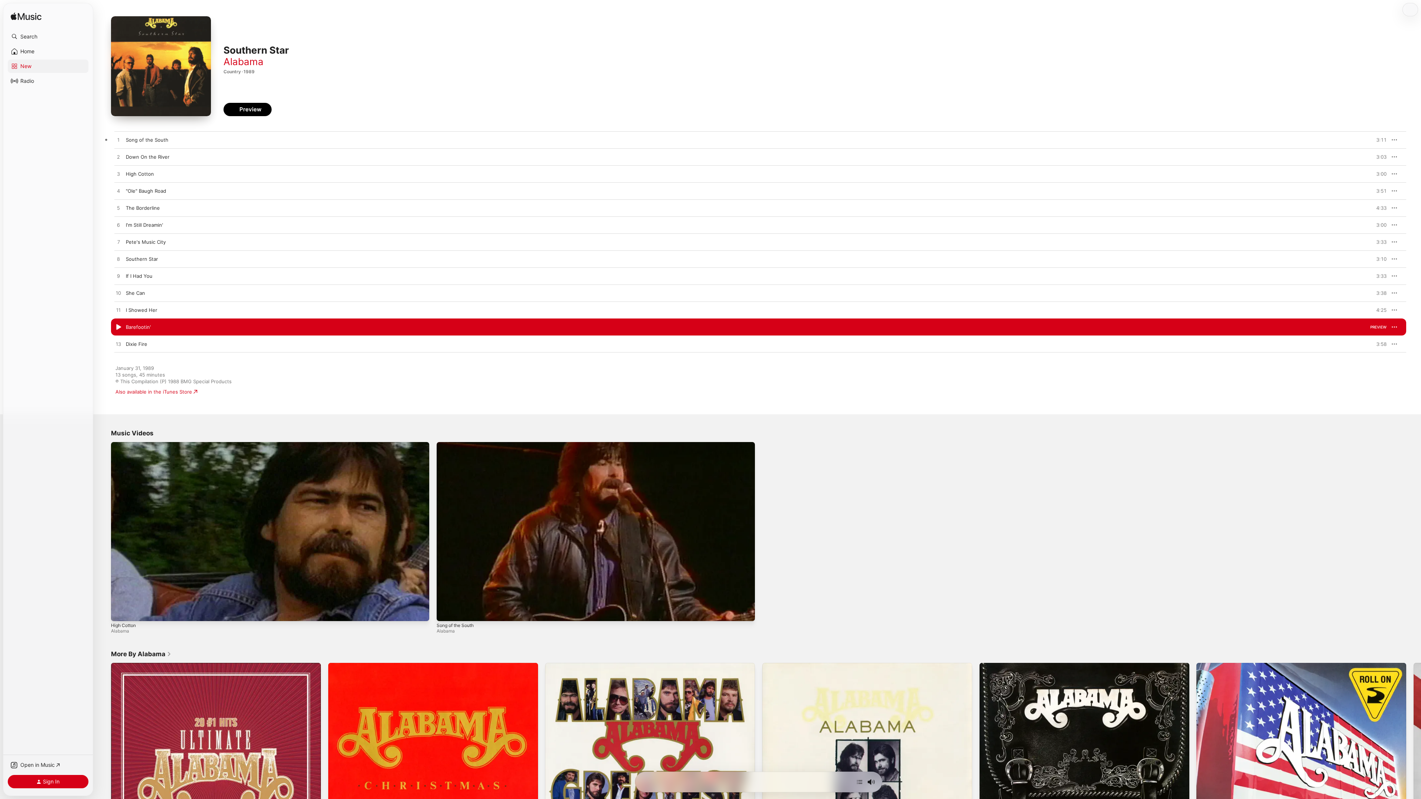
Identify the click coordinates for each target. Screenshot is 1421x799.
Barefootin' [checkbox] (138, 327)
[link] (141, 654)
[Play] (120, 611)
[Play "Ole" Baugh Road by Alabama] (118, 191)
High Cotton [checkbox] (140, 174)
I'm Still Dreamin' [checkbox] (144, 225)
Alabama (243, 61)
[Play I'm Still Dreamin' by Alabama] (118, 225)
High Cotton (123, 625)
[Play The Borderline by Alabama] (118, 208)
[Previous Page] (103, 768)
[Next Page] (1413, 768)
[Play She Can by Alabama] (118, 293)
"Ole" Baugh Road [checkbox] (146, 191)
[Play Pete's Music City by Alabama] (118, 242)
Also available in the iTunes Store (153, 392)
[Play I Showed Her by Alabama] (118, 310)
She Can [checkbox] (135, 293)
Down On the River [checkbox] (147, 157)
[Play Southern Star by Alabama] (118, 259)
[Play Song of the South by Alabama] (118, 140)
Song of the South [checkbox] (147, 140)
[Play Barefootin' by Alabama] (118, 327)
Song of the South (455, 625)
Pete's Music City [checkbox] (146, 242)
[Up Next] (859, 782)
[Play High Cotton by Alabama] (118, 174)
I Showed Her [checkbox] (141, 310)
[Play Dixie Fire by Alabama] (118, 344)
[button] (48, 36)
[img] (26, 17)
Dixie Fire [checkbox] (136, 344)
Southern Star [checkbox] (142, 259)
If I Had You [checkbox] (139, 276)
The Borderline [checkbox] (143, 208)
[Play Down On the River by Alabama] (118, 157)
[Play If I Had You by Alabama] (118, 276)
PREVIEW (1378, 140)
